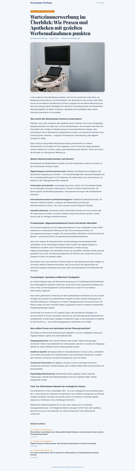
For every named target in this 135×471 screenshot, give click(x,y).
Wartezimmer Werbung (41, 2)
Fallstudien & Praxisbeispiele (70, 38)
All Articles (101, 3)
